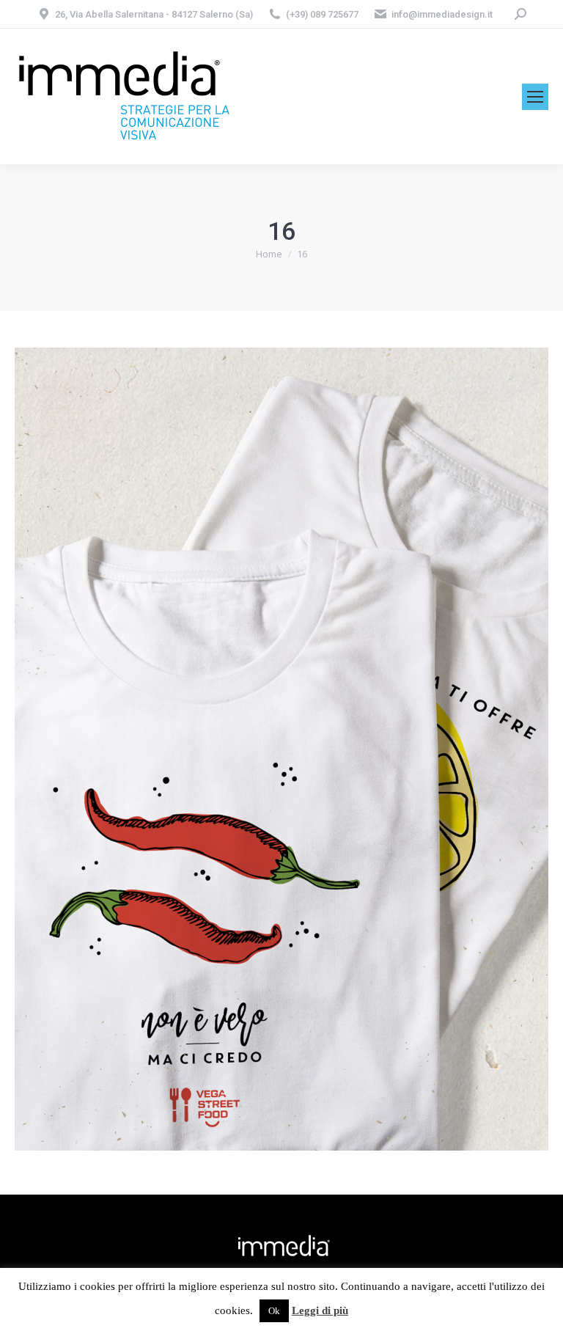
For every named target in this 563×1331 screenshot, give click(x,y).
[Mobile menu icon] (535, 97)
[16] (281, 749)
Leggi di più (320, 1310)
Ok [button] (274, 1310)
